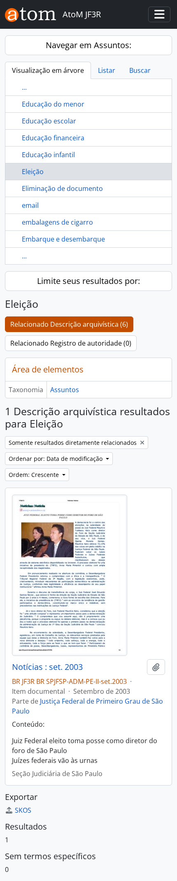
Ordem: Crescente (35, 475)
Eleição (33, 171)
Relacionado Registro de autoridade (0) (70, 343)
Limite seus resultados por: (88, 280)
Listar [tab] (106, 70)
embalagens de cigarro (57, 222)
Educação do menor (53, 104)
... (24, 87)
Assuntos (64, 389)
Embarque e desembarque (63, 239)
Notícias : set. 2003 (47, 667)
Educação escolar (49, 121)
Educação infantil (48, 154)
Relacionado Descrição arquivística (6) (69, 324)
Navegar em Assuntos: (88, 45)
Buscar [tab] (140, 70)
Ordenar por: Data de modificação (56, 459)
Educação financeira (53, 137)
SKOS (23, 810)
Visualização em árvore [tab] (48, 70)
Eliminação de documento (62, 188)
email (30, 205)
